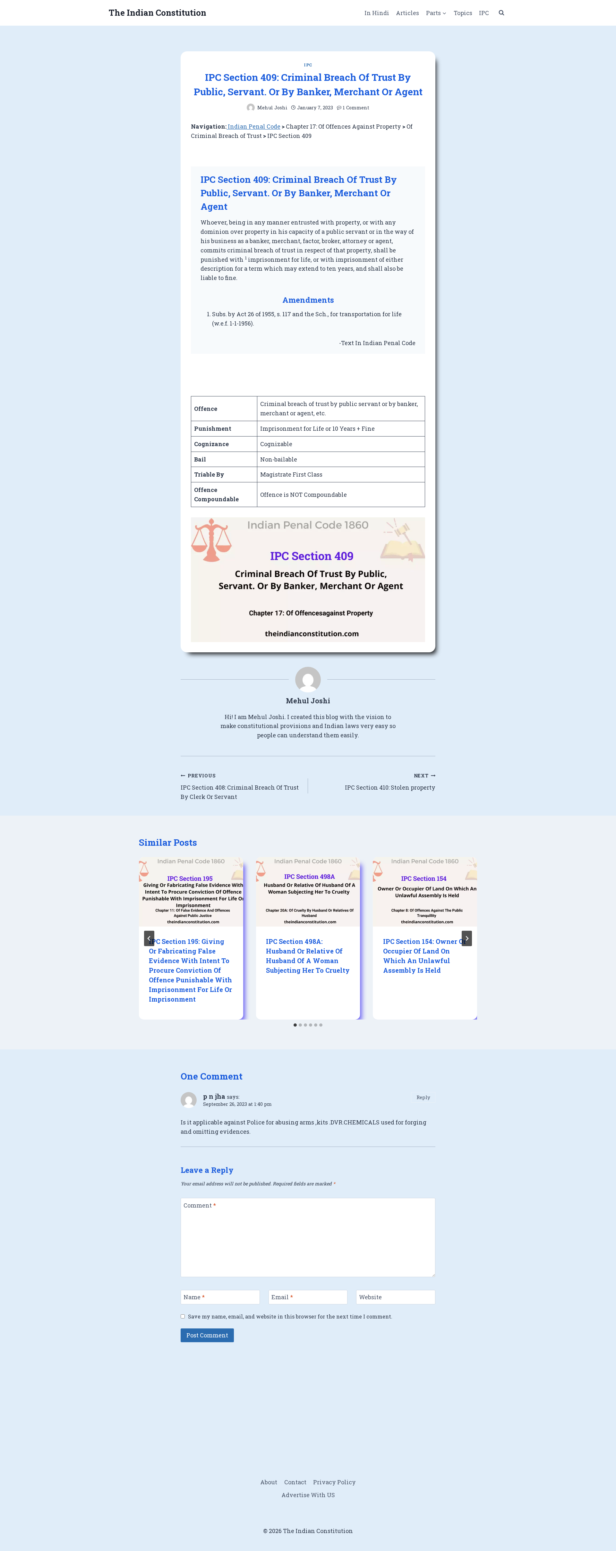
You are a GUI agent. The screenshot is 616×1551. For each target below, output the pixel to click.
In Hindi (376, 13)
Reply (423, 1097)
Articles (407, 13)
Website (370, 1297)
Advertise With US (308, 1495)
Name (194, 1297)
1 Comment (356, 108)
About (268, 1482)
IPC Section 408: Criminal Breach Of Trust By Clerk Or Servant (240, 787)
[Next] (467, 938)
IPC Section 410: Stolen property (390, 782)
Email (282, 1297)
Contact (295, 1482)
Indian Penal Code (253, 126)
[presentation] (191, 891)
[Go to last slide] (149, 938)
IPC (484, 13)
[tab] (295, 1025)
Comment (200, 1205)
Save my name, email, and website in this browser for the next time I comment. (290, 1316)
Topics (463, 13)
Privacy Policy (334, 1482)
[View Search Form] (501, 13)
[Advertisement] (308, 1396)
